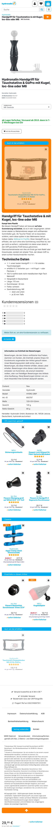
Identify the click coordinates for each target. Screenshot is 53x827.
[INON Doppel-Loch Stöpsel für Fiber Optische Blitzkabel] (39, 437)
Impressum (11, 713)
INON (39, 452)
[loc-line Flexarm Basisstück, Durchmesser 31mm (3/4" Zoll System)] (14, 590)
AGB (42, 713)
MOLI (13, 451)
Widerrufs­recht (38, 721)
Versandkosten (16, 826)
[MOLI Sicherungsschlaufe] (14, 437)
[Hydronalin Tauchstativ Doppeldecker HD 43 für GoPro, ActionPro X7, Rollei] (26, 169)
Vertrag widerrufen (21, 729)
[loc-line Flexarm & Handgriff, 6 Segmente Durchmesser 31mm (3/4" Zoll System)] (39, 482)
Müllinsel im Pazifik (21, 239)
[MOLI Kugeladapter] (39, 590)
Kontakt (36, 729)
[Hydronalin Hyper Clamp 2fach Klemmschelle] (14, 535)
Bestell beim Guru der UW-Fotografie (28, 699)
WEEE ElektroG (10, 736)
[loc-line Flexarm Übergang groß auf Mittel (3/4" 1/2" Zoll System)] (14, 482)
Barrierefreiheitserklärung (18, 721)
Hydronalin (6, 15)
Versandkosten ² (31, 204)
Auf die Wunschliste (12, 131)
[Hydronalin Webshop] (16, 4)
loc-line (14, 498)
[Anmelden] (34, 4)
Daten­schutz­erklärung (29, 713)
